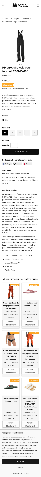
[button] (20, 5)
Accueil (5, 19)
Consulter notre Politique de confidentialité (17, 457)
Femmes (25, 19)
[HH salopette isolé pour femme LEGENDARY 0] (20, 44)
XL (35, 133)
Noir (7, 120)
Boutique (15, 19)
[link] (20, 473)
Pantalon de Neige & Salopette (14, 22)
